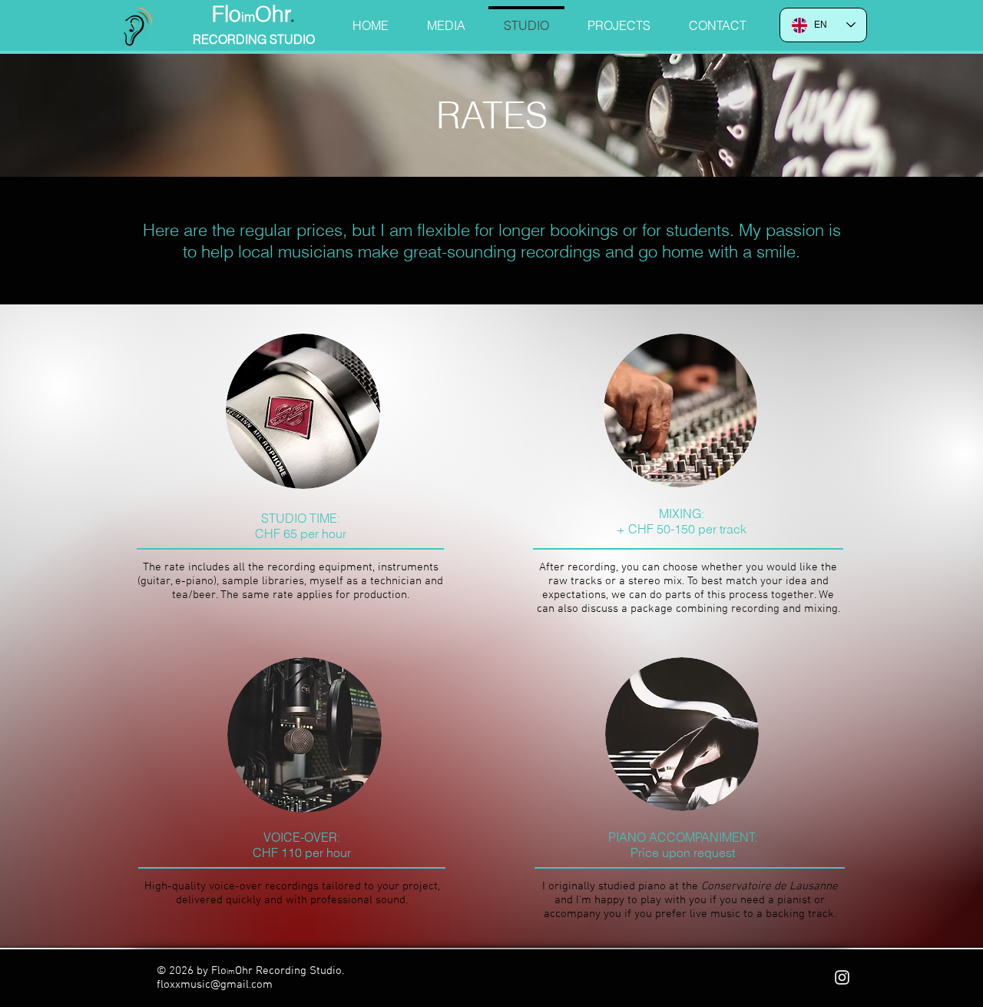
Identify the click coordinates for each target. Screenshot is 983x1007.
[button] (446, 18)
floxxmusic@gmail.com (215, 985)
